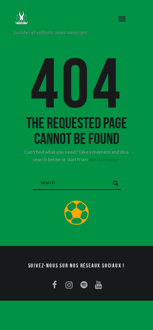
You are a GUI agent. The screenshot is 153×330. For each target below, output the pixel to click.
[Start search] (115, 183)
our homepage (104, 159)
